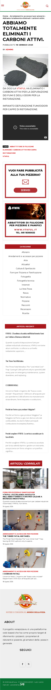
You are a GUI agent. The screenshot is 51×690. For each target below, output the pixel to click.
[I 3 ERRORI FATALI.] (25, 558)
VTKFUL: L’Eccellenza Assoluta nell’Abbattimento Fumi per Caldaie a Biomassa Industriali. (22, 496)
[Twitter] (28, 664)
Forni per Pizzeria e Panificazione (19, 492)
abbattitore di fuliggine (22, 147)
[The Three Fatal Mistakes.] (25, 520)
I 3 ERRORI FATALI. (12, 385)
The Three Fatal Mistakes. (15, 361)
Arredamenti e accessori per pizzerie (27, 16)
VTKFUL (21, 88)
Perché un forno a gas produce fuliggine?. (20, 409)
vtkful (6, 156)
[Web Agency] (22, 685)
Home (5, 16)
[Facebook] (22, 664)
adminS (9, 49)
